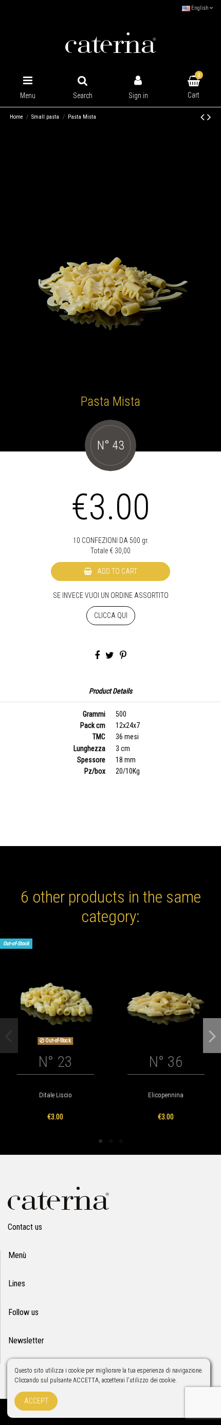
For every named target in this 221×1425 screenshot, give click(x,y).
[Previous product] (203, 117)
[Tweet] (109, 656)
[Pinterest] (123, 656)
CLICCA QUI (110, 615)
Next (212, 1035)
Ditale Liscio (55, 1095)
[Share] (97, 656)
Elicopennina (165, 1095)
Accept (36, 1401)
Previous (9, 1035)
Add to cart (117, 571)
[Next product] (209, 117)
